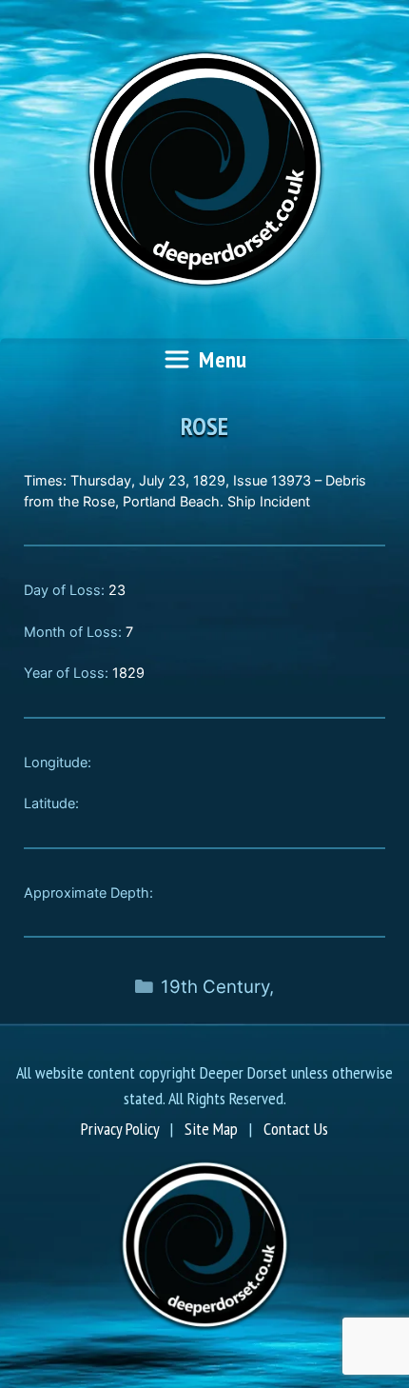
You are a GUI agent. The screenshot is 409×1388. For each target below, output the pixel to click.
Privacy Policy (120, 1129)
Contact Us (295, 1129)
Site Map (211, 1129)
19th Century (215, 987)
